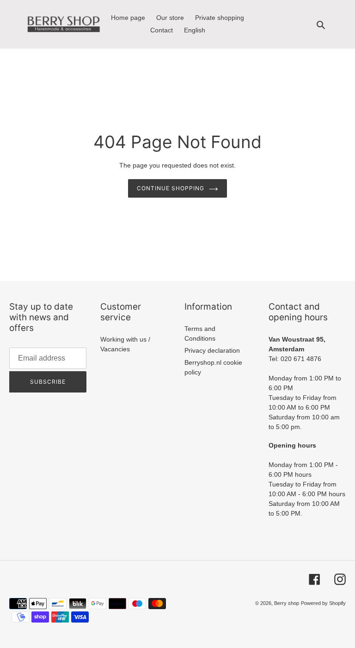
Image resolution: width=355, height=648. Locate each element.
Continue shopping (170, 188)
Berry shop (286, 603)
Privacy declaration (212, 350)
